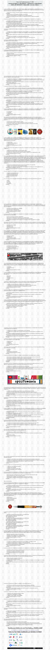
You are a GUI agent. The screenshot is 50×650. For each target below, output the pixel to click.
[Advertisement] (25, 66)
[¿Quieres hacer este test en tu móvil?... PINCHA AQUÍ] (25, 628)
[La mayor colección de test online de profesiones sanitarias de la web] (31, 134)
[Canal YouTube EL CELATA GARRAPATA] (40, 134)
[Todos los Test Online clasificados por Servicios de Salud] (25, 632)
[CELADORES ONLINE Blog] (25, 134)
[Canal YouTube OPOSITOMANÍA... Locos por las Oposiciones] (25, 384)
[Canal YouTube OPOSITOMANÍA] (10, 134)
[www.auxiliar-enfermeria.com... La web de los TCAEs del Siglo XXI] (20, 134)
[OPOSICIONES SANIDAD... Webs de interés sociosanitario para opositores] (15, 134)
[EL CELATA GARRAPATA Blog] (35, 134)
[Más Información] (34, 648)
